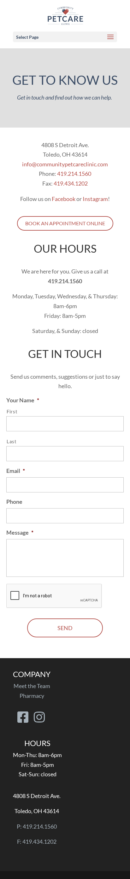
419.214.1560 (74, 173)
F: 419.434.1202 (36, 841)
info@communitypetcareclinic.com (65, 164)
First (12, 411)
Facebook (63, 198)
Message (19, 532)
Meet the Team (32, 685)
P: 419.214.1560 (37, 826)
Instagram (95, 198)
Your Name (22, 400)
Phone (14, 501)
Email (15, 470)
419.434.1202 (71, 183)
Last (12, 441)
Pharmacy (32, 695)
